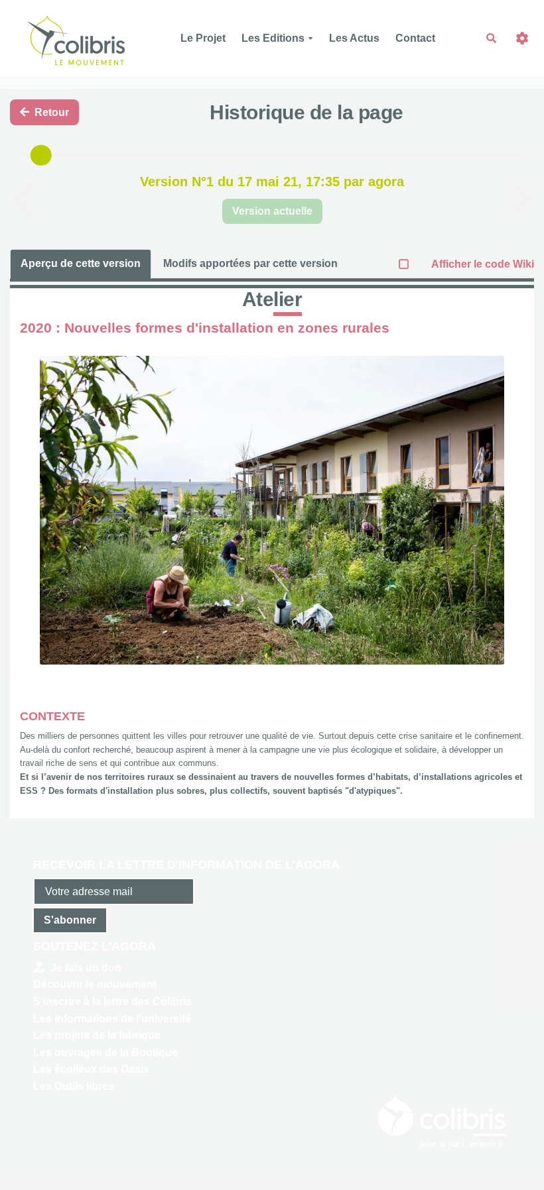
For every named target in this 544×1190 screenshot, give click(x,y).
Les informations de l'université (112, 1018)
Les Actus (354, 38)
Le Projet (203, 38)
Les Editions (273, 38)
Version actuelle (272, 211)
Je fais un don (85, 967)
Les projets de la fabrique (97, 1035)
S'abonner (70, 920)
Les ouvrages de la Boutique (105, 1052)
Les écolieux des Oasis (91, 1069)
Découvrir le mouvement (95, 984)
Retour (51, 112)
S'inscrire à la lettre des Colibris (112, 1001)
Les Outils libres (73, 1086)
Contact (415, 38)
